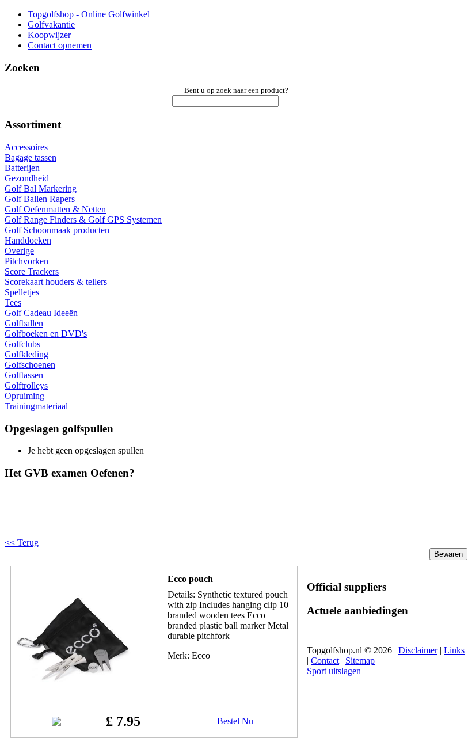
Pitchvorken (26, 261)
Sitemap (360, 660)
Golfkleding (26, 354)
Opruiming (24, 396)
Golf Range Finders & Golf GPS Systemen (83, 220)
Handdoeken (28, 240)
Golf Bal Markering (41, 188)
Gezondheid (27, 178)
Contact (325, 660)
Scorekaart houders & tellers (56, 282)
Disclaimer (417, 650)
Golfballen (24, 323)
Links (454, 650)
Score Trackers (32, 271)
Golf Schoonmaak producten (57, 230)
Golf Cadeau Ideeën (41, 313)
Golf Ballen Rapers (40, 199)
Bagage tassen (30, 157)
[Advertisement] (151, 518)
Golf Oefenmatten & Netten (55, 209)
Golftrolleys (26, 385)
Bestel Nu (235, 721)
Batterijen (22, 168)
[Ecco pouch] (73, 693)
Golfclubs (22, 344)
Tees (13, 302)
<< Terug (22, 542)
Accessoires (26, 147)
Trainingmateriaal (36, 406)
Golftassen (24, 375)
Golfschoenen (30, 365)
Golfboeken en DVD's (46, 333)
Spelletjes (22, 292)
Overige (19, 251)
